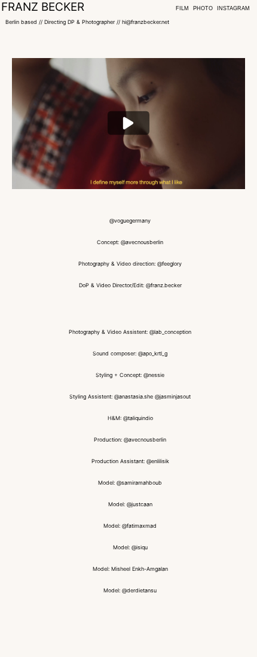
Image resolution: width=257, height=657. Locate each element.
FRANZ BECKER (42, 7)
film (182, 8)
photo (203, 8)
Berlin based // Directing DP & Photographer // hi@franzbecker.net (87, 22)
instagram (233, 8)
